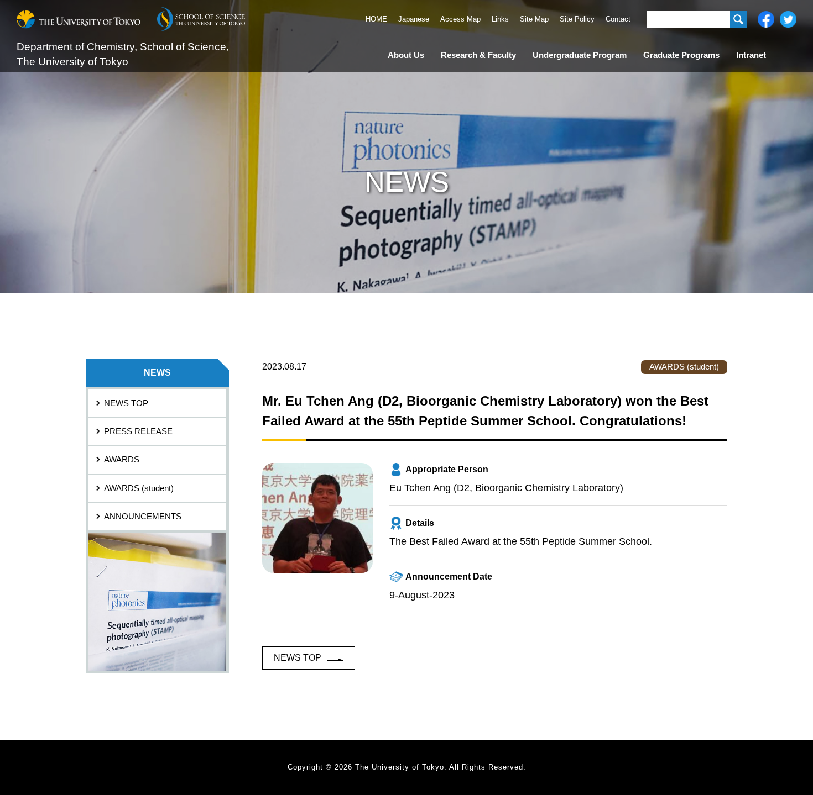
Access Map (460, 19)
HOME (376, 19)
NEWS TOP (297, 657)
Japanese (413, 19)
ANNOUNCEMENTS (142, 516)
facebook (766, 19)
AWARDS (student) (139, 488)
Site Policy (577, 19)
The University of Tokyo (78, 19)
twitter (788, 19)
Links (500, 19)
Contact (618, 19)
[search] (738, 19)
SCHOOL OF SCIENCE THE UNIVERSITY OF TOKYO (201, 19)
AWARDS (121, 459)
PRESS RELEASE (138, 431)
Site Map (534, 19)
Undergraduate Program (580, 55)
